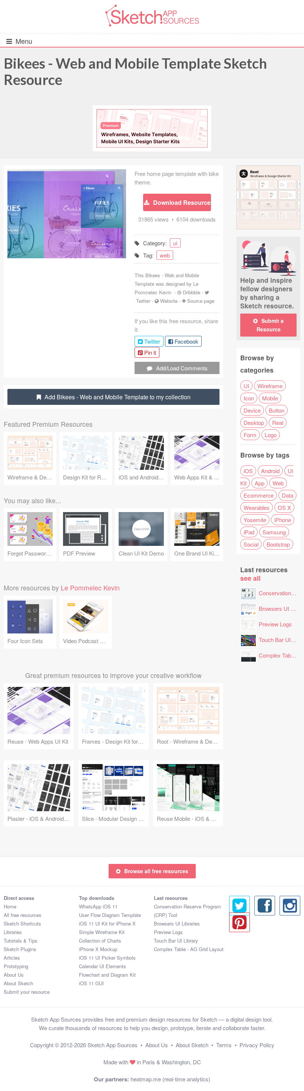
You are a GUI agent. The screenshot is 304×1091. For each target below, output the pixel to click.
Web (278, 483)
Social (251, 544)
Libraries (13, 932)
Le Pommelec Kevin (90, 587)
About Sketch (18, 983)
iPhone (282, 520)
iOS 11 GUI (91, 983)
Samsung (274, 532)
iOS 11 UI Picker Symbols (107, 957)
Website (169, 300)
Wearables (257, 507)
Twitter (143, 300)
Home (10, 906)
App (259, 483)
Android (270, 471)
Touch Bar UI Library (176, 940)
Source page (200, 300)
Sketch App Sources (112, 1045)
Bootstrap (278, 544)
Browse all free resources (156, 871)
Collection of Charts (100, 940)
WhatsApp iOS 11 (98, 906)
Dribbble (191, 292)
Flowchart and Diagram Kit (107, 974)
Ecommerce (259, 495)
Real (277, 422)
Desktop (254, 422)
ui (175, 243)
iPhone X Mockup (98, 949)
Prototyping (16, 966)
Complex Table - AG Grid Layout (189, 949)
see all (250, 578)
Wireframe (269, 386)
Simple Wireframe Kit (102, 932)
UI (246, 386)
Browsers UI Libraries (177, 923)
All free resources (23, 914)
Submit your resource (27, 991)
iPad (249, 532)
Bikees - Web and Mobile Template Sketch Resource (135, 71)
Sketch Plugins (20, 949)
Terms (224, 1045)
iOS (248, 471)
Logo (271, 435)
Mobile (270, 398)
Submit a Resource (270, 325)
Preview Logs (275, 624)
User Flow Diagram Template (110, 914)
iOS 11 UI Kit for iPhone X (107, 923)
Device (252, 410)
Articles (12, 957)
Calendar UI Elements (102, 966)
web (165, 255)
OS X (284, 507)
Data (287, 495)
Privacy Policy (256, 1045)
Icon (249, 398)
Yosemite (255, 520)
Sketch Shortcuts (22, 923)
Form (250, 435)
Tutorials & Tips (20, 940)
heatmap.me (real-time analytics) (170, 1079)
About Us (14, 974)
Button (276, 410)
